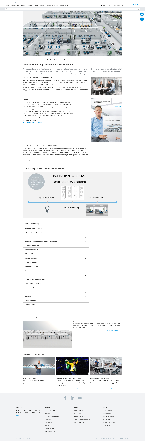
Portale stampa (77, 413)
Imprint (95, 438)
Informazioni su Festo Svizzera (81, 416)
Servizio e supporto (107, 410)
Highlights (47, 426)
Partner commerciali (50, 432)
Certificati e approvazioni (109, 422)
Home (24, 60)
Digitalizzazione (106, 419)
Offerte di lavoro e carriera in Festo (82, 419)
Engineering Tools (49, 429)
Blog (66, 5)
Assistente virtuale (49, 422)
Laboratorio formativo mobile (114, 330)
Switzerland (117, 5)
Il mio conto (48, 419)
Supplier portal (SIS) (108, 426)
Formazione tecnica (31, 60)
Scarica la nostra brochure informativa (32, 122)
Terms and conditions (110, 438)
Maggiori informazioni (49, 389)
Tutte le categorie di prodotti (52, 416)
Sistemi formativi (40, 60)
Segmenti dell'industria (108, 416)
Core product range (50, 410)
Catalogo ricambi (107, 413)
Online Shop (48, 413)
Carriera (62, 5)
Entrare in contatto (78, 410)
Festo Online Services (79, 422)
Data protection (102, 438)
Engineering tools (14, 5)
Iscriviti (18, 416)
